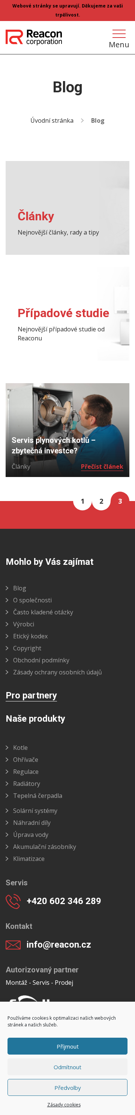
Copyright (27, 648)
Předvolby (67, 1087)
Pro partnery (31, 696)
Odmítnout (67, 1067)
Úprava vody (30, 835)
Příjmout (68, 1046)
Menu (119, 43)
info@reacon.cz (59, 944)
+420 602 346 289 (64, 901)
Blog (19, 588)
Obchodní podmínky (41, 660)
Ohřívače (25, 759)
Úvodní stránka (52, 120)
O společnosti (32, 600)
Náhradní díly (32, 823)
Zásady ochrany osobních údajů (57, 672)
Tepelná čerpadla (37, 795)
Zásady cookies (64, 1104)
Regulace (26, 771)
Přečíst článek (102, 466)
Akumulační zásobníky (44, 847)
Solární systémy (35, 811)
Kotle (20, 747)
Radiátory (26, 783)
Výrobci (23, 624)
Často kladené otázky (43, 612)
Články (21, 466)
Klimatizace (29, 859)
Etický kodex (30, 636)
